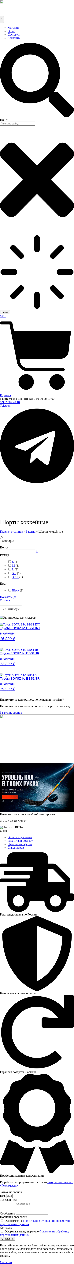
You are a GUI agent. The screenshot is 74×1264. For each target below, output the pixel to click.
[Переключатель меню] (2, 19)
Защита (30, 531)
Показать (8, 597)
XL (14, 573)
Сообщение (8, 1213)
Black (15, 590)
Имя (3, 1195)
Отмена (5, 600)
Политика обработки (13, 1217)
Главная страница (11, 531)
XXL (15, 577)
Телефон (6, 1199)
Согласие (6, 1227)
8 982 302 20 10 (10, 402)
